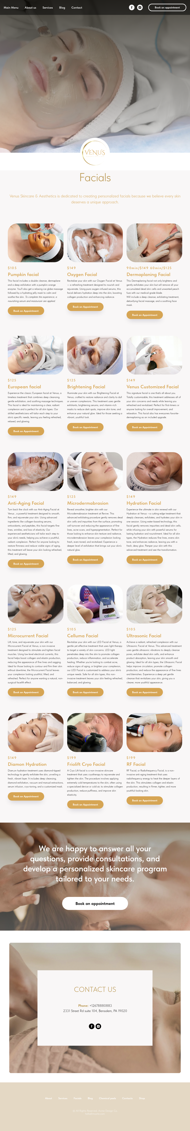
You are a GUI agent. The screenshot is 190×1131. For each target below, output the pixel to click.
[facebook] (132, 7)
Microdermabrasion (87, 1029)
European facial (24, 913)
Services (47, 7)
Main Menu (11, 7)
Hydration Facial (144, 1029)
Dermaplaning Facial (148, 800)
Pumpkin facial (23, 800)
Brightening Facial (86, 913)
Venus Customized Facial (153, 913)
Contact (76, 7)
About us (30, 7)
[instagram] (140, 7)
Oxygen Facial (82, 800)
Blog (62, 7)
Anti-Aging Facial (26, 1029)
